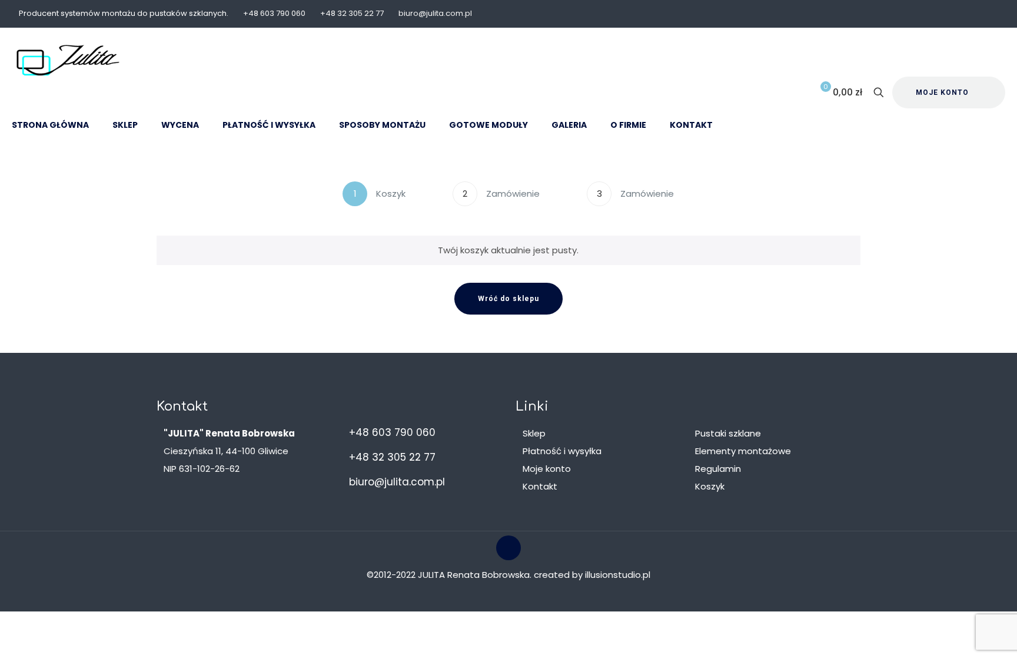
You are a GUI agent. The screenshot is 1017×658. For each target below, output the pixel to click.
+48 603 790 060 (274, 13)
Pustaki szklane (728, 433)
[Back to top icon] (508, 547)
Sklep (534, 433)
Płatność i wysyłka (562, 451)
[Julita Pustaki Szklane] (68, 60)
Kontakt (540, 486)
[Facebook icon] (991, 14)
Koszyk (709, 486)
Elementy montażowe (743, 451)
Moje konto (547, 468)
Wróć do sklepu (508, 299)
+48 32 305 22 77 (352, 13)
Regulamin (718, 468)
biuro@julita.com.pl (435, 13)
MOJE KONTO (942, 92)
